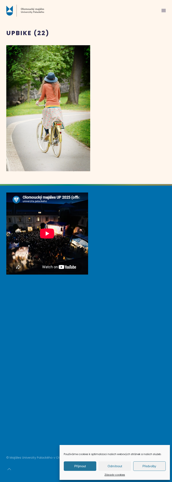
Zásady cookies (114, 475)
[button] (164, 10)
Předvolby (149, 466)
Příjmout (80, 466)
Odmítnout (115, 466)
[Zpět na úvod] (25, 10)
